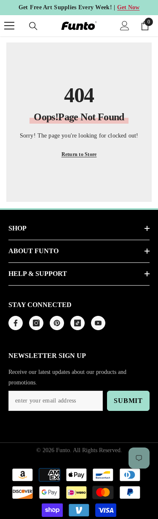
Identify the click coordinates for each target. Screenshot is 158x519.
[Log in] (124, 25)
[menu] (9, 26)
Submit (128, 400)
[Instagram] (36, 323)
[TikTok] (77, 323)
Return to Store (79, 154)
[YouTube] (98, 323)
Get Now (128, 7)
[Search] (33, 26)
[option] (79, 7)
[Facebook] (15, 323)
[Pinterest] (57, 323)
